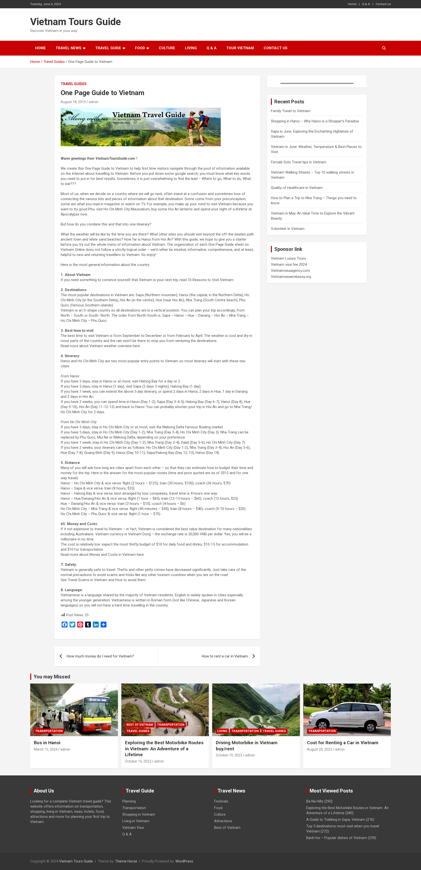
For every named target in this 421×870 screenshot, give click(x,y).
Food (140, 48)
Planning (129, 801)
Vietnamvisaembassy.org (291, 276)
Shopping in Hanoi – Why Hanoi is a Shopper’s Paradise (315, 121)
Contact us (383, 4)
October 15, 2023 (138, 761)
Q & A (366, 4)
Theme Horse (126, 861)
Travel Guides (73, 84)
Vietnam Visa (133, 827)
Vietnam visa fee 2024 (289, 264)
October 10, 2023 (229, 755)
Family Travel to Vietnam (290, 111)
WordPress (184, 861)
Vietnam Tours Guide (75, 22)
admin (93, 102)
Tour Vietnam (240, 48)
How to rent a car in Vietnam (225, 656)
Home (352, 4)
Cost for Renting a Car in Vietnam (342, 742)
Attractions (223, 821)
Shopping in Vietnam (138, 814)
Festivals (221, 801)
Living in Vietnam (135, 821)
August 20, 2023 (319, 749)
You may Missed (52, 677)
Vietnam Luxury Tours (288, 258)
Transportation (49, 731)
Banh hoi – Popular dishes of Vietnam (336, 838)
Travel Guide (108, 48)
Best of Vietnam (139, 724)
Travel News (68, 48)
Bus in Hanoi (47, 742)
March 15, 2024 (45, 749)
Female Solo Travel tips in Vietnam (298, 162)
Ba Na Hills (314, 801)
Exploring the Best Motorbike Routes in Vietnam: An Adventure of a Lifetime (164, 748)
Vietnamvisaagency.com (290, 270)
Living (191, 48)
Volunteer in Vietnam (288, 228)
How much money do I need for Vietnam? (100, 656)
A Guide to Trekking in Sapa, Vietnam (335, 819)
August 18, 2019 (73, 102)
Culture (167, 48)
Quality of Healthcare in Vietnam (297, 188)
